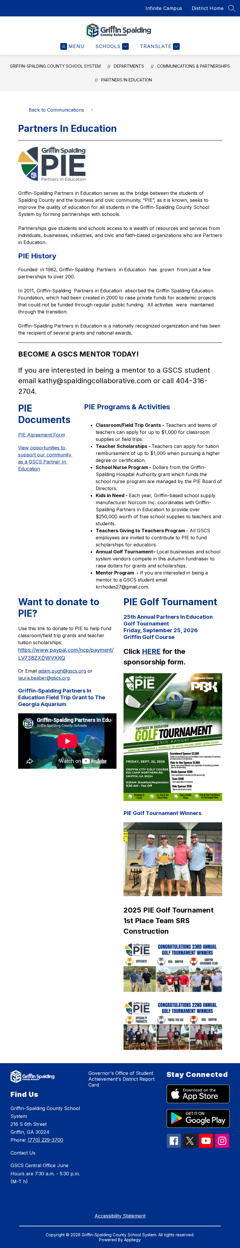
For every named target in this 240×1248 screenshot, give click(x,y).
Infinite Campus (163, 8)
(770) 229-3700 (45, 1140)
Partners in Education (126, 79)
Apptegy (132, 1239)
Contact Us (23, 1153)
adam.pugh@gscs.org (62, 671)
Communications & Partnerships (193, 66)
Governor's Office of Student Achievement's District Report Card (121, 1079)
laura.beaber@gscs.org (44, 678)
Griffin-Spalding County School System (55, 66)
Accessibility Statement (120, 1216)
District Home (208, 8)
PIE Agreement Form (41, 435)
